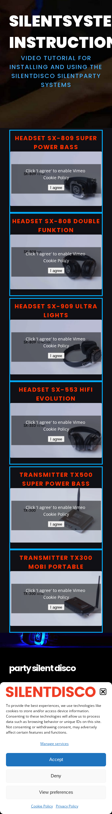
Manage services (54, 743)
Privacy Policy (67, 806)
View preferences (56, 792)
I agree (56, 187)
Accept (56, 759)
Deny (56, 775)
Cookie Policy (42, 806)
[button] (103, 692)
